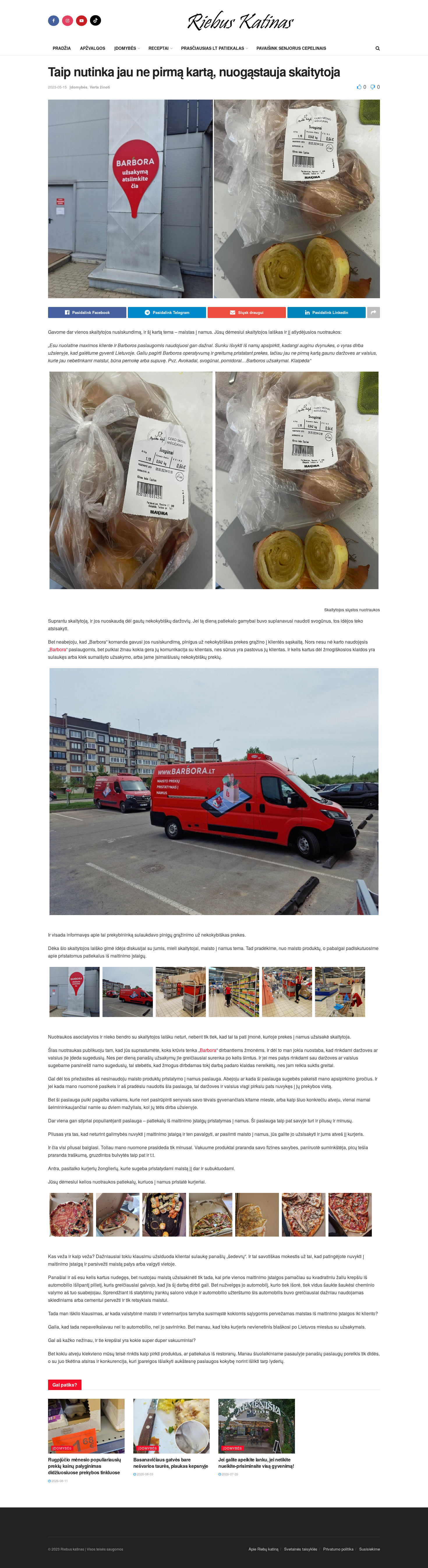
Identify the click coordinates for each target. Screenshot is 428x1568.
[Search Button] (378, 48)
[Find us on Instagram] (67, 20)
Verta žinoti (100, 87)
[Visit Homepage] (241, 20)
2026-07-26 (229, 1474)
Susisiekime (369, 1549)
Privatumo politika (338, 1549)
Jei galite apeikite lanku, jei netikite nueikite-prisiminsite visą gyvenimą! (256, 1462)
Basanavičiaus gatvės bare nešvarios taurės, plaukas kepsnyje (170, 1462)
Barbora (57, 649)
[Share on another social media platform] (373, 312)
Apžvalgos (92, 48)
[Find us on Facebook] (53, 20)
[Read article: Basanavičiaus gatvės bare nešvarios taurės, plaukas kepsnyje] (171, 1426)
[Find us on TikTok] (95, 20)
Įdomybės (78, 87)
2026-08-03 (144, 1474)
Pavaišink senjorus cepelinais (291, 48)
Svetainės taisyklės (300, 1549)
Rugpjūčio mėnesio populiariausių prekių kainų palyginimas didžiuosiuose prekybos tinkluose (84, 1466)
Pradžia (62, 48)
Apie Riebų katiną (263, 1549)
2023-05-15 (57, 87)
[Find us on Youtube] (81, 20)
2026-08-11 (59, 1480)
